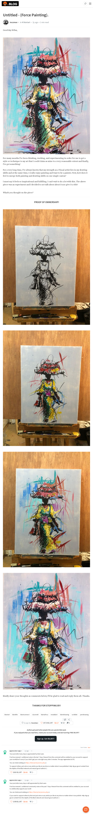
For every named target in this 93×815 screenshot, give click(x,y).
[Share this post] (69, 720)
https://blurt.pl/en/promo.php (35, 763)
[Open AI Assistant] (86, 809)
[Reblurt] (65, 720)
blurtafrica (44, 715)
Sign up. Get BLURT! (45, 738)
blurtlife (15, 715)
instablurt (54, 715)
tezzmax (13, 22)
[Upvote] (42, 723)
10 (63, 723)
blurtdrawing (64, 715)
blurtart (7, 715)
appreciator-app (15, 751)
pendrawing (84, 715)
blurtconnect (24, 715)
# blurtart (26, 22)
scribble (74, 715)
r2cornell (35, 715)
